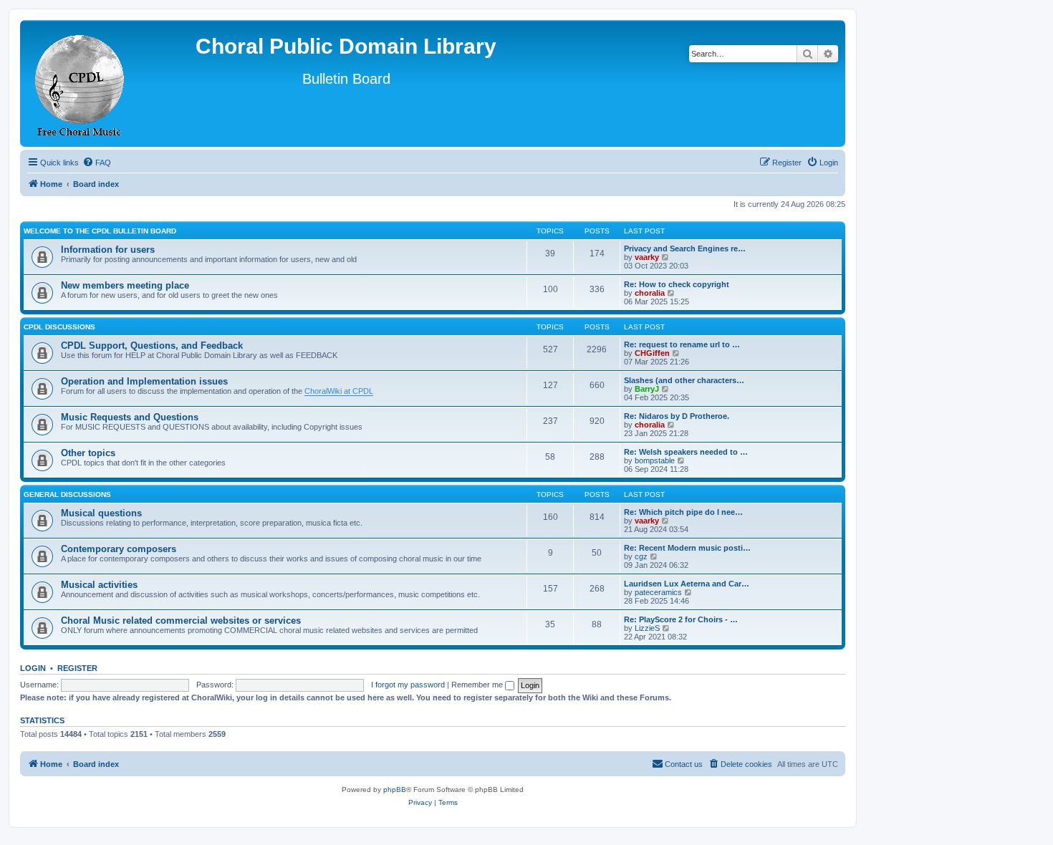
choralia (650, 293)
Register (77, 668)
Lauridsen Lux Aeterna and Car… (686, 583)
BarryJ (647, 389)
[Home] (80, 83)
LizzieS (647, 628)
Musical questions (101, 513)
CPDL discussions (59, 327)
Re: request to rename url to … (682, 344)
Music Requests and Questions (129, 417)
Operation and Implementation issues (144, 381)
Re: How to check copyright (676, 284)
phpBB (394, 789)
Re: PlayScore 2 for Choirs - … (681, 619)
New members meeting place (125, 285)
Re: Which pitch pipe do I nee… (683, 512)
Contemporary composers (118, 549)
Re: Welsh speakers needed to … (686, 452)
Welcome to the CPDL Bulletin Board (100, 231)
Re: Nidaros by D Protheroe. (676, 416)
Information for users (108, 249)
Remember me (478, 684)
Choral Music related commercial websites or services (181, 620)
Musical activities (99, 584)
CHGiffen (652, 353)
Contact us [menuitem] (684, 764)
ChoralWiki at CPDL (338, 391)
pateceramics (658, 592)
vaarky (647, 257)
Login (33, 668)
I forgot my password (408, 684)
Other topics (88, 453)
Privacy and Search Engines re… (685, 248)
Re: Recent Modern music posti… (687, 548)
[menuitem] (96, 162)
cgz (641, 556)
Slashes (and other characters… (684, 380)
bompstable (655, 460)
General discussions (67, 494)
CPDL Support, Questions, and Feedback (152, 345)
